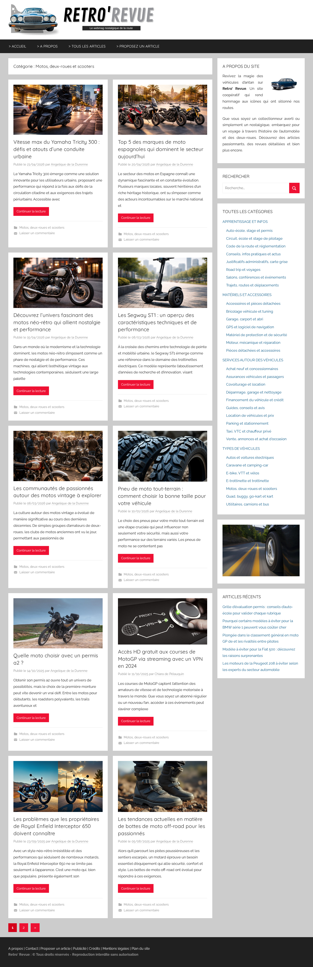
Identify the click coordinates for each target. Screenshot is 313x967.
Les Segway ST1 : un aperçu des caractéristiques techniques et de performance (157, 322)
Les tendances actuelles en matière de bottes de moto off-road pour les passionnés (161, 826)
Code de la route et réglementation (256, 246)
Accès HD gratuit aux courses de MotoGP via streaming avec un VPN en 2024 (160, 658)
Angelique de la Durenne (69, 164)
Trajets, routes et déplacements (252, 285)
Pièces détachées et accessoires (253, 350)
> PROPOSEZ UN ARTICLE (137, 46)
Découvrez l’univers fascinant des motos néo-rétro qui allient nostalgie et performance (57, 322)
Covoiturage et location (245, 384)
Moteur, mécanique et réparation (253, 342)
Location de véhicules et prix (250, 415)
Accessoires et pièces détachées (253, 303)
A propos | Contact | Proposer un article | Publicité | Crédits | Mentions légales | (70, 949)
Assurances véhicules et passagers (255, 377)
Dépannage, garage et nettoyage (253, 392)
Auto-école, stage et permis (249, 230)
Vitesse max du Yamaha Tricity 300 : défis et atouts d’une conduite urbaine (56, 149)
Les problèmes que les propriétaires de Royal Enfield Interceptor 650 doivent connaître (56, 826)
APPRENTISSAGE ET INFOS (245, 221)
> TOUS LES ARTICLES (87, 46)
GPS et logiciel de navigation (250, 327)
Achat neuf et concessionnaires (252, 369)
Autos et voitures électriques (250, 457)
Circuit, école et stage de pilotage (254, 238)
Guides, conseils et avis (245, 408)
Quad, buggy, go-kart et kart (249, 496)
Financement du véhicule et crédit (255, 400)
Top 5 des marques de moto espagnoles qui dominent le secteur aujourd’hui (160, 149)
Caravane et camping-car (247, 465)
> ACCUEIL (17, 46)
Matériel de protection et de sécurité (256, 335)
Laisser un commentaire (37, 233)
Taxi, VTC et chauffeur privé (248, 431)
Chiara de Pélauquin (169, 674)
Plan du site (141, 949)
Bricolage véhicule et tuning (249, 311)
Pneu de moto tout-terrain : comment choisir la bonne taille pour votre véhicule (162, 495)
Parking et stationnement (247, 423)
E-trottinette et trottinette (247, 481)
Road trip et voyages (243, 269)
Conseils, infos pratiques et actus (253, 254)
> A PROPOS (47, 46)
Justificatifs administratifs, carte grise (257, 262)
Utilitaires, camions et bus (247, 504)
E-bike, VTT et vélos (242, 473)
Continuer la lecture (31, 211)
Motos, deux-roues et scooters (41, 227)
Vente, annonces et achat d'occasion (256, 439)
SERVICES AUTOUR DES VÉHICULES (253, 360)
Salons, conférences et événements (256, 277)
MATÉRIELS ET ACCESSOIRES (247, 295)
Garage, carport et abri (244, 319)
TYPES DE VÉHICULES (241, 448)
